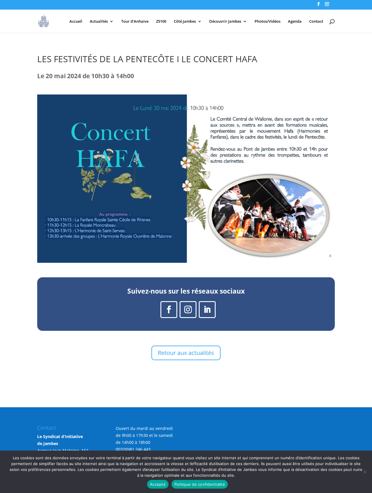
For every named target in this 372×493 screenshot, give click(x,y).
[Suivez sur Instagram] (188, 309)
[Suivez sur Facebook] (168, 309)
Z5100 (161, 21)
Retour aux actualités (186, 353)
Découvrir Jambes (225, 21)
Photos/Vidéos (267, 21)
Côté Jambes (185, 21)
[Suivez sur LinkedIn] (207, 309)
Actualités (99, 21)
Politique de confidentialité (199, 484)
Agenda (295, 21)
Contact (316, 21)
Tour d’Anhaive (135, 21)
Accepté (158, 484)
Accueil (75, 21)
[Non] (365, 472)
